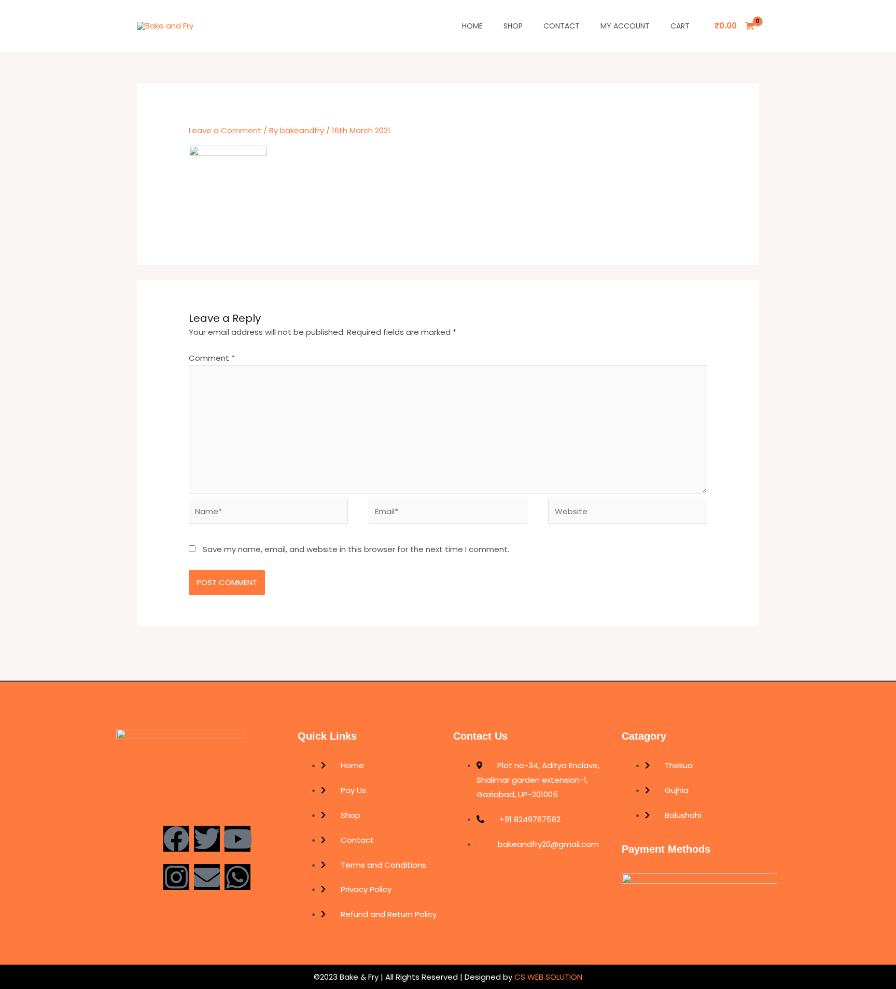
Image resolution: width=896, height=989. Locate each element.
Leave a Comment (225, 130)
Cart (680, 26)
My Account (625, 26)
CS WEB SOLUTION (547, 976)
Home (472, 26)
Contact (561, 26)
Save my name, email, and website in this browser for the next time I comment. (356, 549)
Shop (513, 26)
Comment (212, 357)
